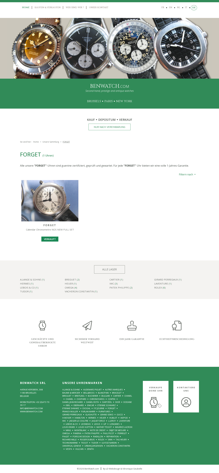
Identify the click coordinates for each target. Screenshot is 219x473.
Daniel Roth (92, 402)
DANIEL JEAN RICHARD (72, 402)
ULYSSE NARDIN (109, 442)
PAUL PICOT (108, 433)
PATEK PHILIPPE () (121, 287)
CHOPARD (81, 399)
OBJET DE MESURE (117, 430)
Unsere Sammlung (50, 141)
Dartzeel (107, 402)
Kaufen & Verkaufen (48, 7)
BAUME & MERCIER (71, 392)
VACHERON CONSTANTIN (118, 445)
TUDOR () (26, 291)
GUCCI (120, 414)
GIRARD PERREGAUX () (168, 279)
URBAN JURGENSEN (93, 445)
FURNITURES (104, 411)
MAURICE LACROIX (123, 427)
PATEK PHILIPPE (92, 433)
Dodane (127, 402)
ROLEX (101, 439)
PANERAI (77, 433)
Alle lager (109, 269)
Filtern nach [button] (186, 174)
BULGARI (105, 395)
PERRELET (122, 433)
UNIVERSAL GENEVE (71, 445)
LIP (105, 424)
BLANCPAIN (103, 392)
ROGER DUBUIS (87, 439)
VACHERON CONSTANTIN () (81, 291)
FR (162, 7)
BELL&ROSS (89, 392)
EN (170, 7)
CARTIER (117, 395)
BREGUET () (72, 279)
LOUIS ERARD (68, 427)
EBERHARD (79, 405)
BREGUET (66, 395)
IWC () (114, 283)
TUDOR (94, 442)
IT (186, 7)
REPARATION (112, 436)
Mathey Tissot (104, 427)
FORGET (111, 408)
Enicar (90, 405)
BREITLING (79, 395)
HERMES (92, 417)
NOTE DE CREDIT (97, 430)
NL (178, 7)
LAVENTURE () (163, 283)
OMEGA (66, 433)
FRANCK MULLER (70, 411)
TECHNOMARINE (70, 442)
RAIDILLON (98, 436)
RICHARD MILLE (69, 439)
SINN (110, 439)
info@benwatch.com (31, 408)
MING (68, 430)
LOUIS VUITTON (85, 427)
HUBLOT (113, 417)
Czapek (111, 399)
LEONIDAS (86, 424)
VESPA (69, 449)
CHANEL (128, 395)
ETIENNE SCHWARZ (106, 405)
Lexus (97, 424)
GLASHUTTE (91, 414)
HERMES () (27, 283)
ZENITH (90, 449)
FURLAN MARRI (88, 411)
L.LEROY (112, 420)
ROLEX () (160, 287)
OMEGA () (71, 287)
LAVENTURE (124, 420)
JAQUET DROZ (98, 420)
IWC (64, 420)
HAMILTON (80, 417)
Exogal (86, 408)
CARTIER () (116, 279)
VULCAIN (79, 449)
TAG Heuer (121, 439)
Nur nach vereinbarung (109, 126)
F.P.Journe (99, 408)
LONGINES (115, 424)
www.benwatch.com (31, 411)
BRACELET (117, 392)
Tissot (84, 442)
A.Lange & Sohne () (32, 279)
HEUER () (71, 283)
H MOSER (66, 417)
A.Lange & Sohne (71, 389)
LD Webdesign (113, 468)
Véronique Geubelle (132, 468)
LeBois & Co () (29, 287)
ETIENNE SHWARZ (70, 408)
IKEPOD (124, 417)
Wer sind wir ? (75, 7)
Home (25, 7)
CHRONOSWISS (97, 399)
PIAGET (65, 436)
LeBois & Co (72, 424)
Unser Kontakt (98, 7)
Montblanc (80, 430)
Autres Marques (114, 389)
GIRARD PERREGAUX (72, 414)
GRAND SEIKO (106, 414)
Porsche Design (81, 436)
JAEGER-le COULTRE (78, 420)
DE (194, 7)
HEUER (103, 417)
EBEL (68, 405)
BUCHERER (93, 395)
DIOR (117, 402)
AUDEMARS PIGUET (92, 389)
